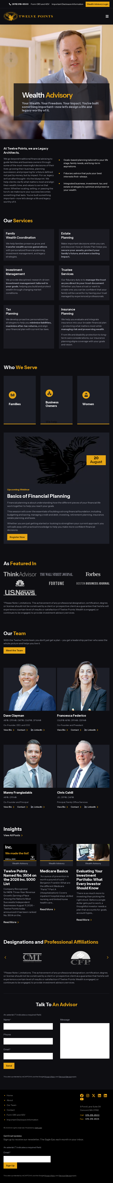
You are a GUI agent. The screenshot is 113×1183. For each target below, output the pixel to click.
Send (9, 1065)
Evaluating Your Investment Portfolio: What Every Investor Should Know (90, 879)
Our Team (11, 1105)
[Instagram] (87, 1095)
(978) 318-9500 (20, 4)
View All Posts (12, 835)
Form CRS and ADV (40, 4)
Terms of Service (65, 1077)
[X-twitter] (93, 1095)
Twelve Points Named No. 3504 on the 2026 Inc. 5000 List (20, 877)
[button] (107, 16)
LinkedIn (40, 730)
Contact (23, 730)
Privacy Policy (49, 1077)
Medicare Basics (54, 871)
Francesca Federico (71, 715)
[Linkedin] (99, 1095)
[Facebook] (82, 1095)
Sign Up (10, 1165)
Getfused (38, 1128)
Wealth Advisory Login (97, 4)
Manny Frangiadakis (18, 792)
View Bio (8, 730)
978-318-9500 (92, 1115)
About (10, 1100)
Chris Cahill (65, 792)
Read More (10, 922)
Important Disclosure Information (67, 4)
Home (10, 1095)
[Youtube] (82, 1099)
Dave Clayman (14, 715)
